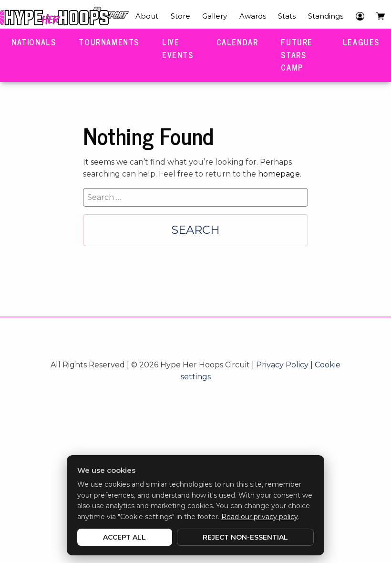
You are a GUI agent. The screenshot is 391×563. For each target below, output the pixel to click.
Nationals (33, 42)
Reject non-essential (245, 537)
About (146, 16)
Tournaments (109, 42)
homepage (279, 173)
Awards (252, 16)
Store (180, 16)
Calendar (237, 42)
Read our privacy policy (259, 516)
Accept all (124, 537)
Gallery (214, 16)
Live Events (178, 48)
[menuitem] (147, 16)
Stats (287, 16)
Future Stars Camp (297, 54)
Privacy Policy (282, 364)
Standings (325, 16)
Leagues (361, 42)
